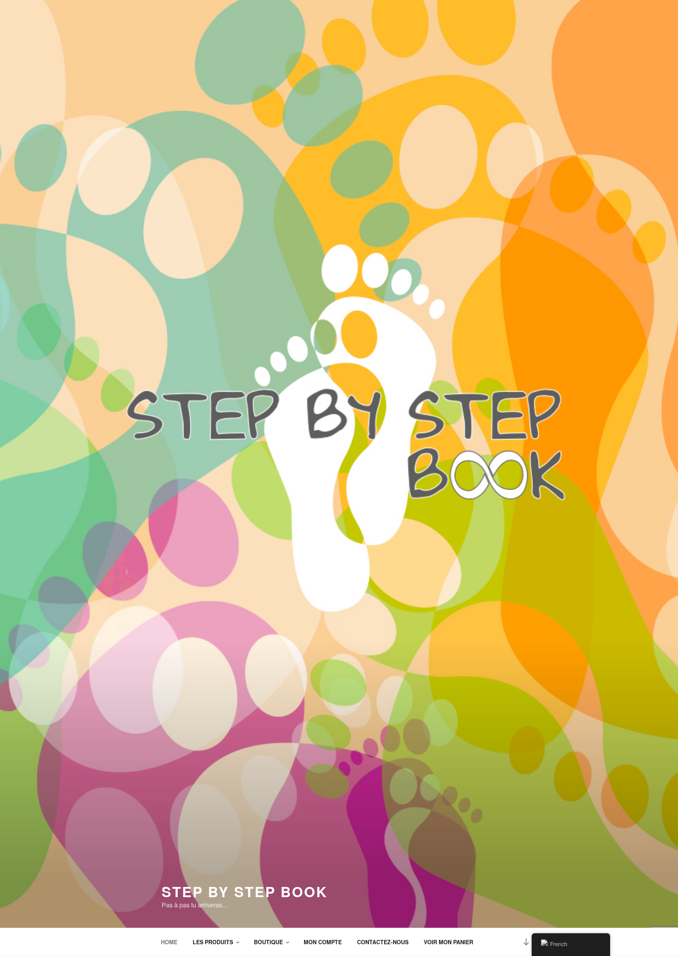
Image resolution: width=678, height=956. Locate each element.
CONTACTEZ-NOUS (382, 942)
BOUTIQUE (268, 942)
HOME (169, 942)
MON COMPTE (323, 942)
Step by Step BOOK (245, 891)
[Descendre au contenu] (526, 941)
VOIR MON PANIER (448, 942)
